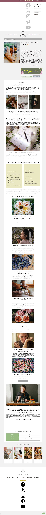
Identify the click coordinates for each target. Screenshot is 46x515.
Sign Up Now (36, 76)
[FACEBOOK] (28, 7)
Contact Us (18, 477)
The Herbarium (15, 34)
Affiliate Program (29, 477)
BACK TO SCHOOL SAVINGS (28, 0)
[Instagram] (23, 498)
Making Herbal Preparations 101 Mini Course (18, 461)
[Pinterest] (23, 503)
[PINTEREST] (28, 24)
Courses (6, 34)
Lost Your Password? (36, 12)
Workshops (10, 34)
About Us (38, 34)
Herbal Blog (8, 477)
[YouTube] (23, 509)
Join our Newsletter (23, 480)
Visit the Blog (29, 34)
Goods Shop (34, 34)
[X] (28, 13)
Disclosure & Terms (36, 477)
